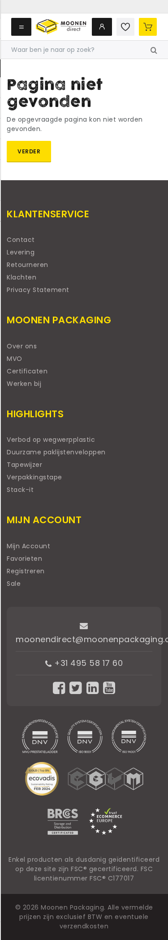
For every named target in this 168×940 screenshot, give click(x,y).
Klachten (21, 277)
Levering (20, 252)
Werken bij (24, 383)
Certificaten (27, 371)
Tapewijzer (24, 464)
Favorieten (24, 558)
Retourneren (27, 264)
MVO (14, 358)
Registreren (26, 571)
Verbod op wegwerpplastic (51, 439)
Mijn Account (28, 546)
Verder (28, 151)
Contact (21, 239)
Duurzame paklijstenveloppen (56, 452)
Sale (14, 583)
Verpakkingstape (34, 477)
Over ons (22, 346)
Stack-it (20, 489)
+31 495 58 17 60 (87, 663)
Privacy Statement (38, 289)
